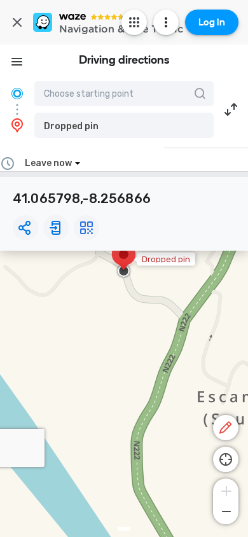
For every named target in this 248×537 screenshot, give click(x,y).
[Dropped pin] (123, 261)
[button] (124, 125)
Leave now (48, 163)
